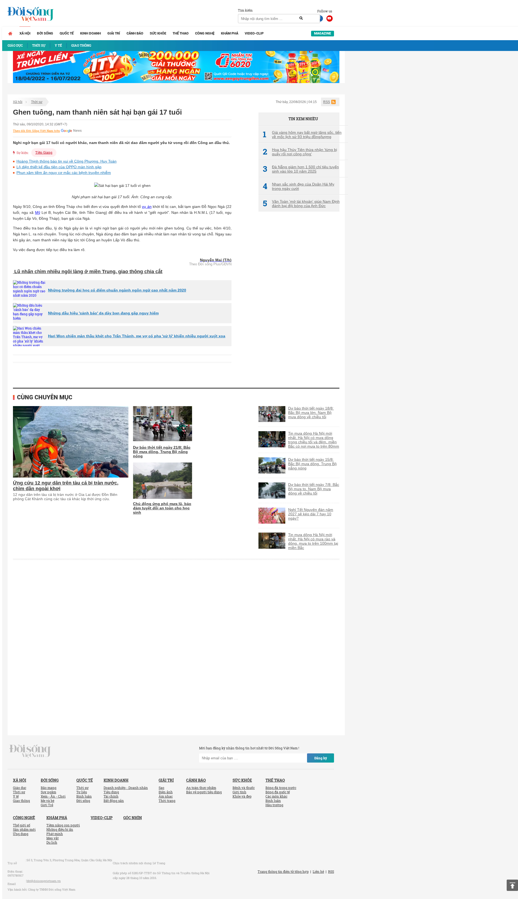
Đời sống (45, 33)
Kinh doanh (90, 33)
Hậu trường (274, 805)
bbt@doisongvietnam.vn (43, 881)
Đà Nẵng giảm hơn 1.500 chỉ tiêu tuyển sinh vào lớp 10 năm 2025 (301, 169)
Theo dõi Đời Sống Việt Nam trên (36, 131)
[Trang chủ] (10, 33)
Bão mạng (48, 787)
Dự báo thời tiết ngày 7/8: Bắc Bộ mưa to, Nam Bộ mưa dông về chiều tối (313, 488)
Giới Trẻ (47, 805)
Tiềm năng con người (63, 825)
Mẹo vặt (52, 838)
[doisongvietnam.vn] (30, 751)
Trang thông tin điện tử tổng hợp (283, 871)
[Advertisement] (298, 306)
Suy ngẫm (48, 792)
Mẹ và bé (47, 800)
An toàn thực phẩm (201, 787)
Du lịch (51, 842)
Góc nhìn (132, 817)
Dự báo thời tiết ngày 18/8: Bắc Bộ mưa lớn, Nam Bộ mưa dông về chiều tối (311, 412)
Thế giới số (21, 825)
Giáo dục (19, 787)
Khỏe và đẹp (242, 796)
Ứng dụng (20, 834)
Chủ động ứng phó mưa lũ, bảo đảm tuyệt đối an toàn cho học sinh (162, 508)
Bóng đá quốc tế (277, 792)
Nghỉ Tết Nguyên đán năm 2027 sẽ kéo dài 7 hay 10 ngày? (310, 513)
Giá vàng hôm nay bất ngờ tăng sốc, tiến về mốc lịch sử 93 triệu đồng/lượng (302, 134)
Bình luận (84, 796)
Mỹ (37, 212)
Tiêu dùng (111, 792)
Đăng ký (320, 758)
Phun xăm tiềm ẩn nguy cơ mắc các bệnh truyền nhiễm (63, 172)
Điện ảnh (166, 792)
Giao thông (21, 800)
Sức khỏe (158, 33)
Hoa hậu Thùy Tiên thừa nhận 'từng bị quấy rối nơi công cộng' (300, 151)
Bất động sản (114, 800)
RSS (326, 102)
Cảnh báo (135, 33)
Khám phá (229, 33)
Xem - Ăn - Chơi (53, 796)
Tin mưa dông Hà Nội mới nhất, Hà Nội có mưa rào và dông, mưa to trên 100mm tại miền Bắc (313, 541)
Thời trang (167, 800)
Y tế (16, 796)
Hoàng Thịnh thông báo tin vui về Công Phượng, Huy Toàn (66, 161)
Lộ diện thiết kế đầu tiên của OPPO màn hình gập (58, 167)
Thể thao (181, 33)
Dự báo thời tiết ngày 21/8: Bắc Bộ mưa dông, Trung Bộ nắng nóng (161, 451)
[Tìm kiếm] (301, 18)
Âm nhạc (166, 796)
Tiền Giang (43, 152)
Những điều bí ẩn (59, 829)
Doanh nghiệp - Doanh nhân (126, 787)
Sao (161, 787)
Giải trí (113, 33)
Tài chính (111, 796)
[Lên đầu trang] (512, 885)
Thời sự (36, 102)
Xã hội (24, 33)
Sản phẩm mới (24, 829)
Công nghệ (204, 33)
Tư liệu (81, 792)
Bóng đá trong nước (280, 787)
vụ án (146, 206)
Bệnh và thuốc (244, 787)
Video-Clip (254, 33)
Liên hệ (318, 871)
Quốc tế (67, 33)
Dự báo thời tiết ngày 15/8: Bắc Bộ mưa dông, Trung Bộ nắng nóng (312, 463)
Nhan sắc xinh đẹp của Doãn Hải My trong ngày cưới (298, 186)
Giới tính (239, 792)
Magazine (322, 33)
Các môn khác (276, 796)
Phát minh (54, 834)
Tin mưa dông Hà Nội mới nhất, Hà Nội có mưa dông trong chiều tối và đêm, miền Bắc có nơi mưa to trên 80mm (313, 439)
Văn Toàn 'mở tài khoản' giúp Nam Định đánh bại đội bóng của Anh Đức (301, 203)
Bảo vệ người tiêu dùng (204, 792)
